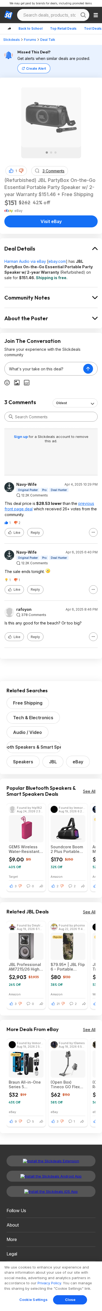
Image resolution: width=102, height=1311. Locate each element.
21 (58, 1004)
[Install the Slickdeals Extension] (51, 1160)
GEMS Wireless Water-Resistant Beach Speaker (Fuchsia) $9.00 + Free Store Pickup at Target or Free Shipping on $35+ (25, 849)
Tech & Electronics (33, 717)
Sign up (21, 436)
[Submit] (11, 417)
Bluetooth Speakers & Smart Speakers (34, 747)
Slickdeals (11, 40)
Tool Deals (92, 28)
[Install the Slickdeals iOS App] (51, 1191)
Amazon (57, 876)
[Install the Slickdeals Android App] (51, 1176)
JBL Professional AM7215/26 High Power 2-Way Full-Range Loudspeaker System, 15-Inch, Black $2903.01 (25, 966)
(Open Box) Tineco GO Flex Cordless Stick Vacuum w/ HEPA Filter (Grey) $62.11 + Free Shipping (68, 1084)
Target (13, 876)
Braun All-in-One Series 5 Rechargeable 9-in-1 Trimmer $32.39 (25, 1084)
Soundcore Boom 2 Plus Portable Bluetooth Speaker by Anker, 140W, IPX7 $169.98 (68, 849)
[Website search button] (83, 15)
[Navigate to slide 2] (51, 152)
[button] (21, 170)
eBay (78, 761)
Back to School (30, 28)
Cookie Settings (33, 1299)
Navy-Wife (26, 484)
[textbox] (44, 368)
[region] (51, 1286)
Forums (30, 40)
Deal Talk (47, 40)
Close (70, 1299)
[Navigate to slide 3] (55, 152)
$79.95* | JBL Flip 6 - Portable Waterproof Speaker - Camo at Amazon (68, 966)
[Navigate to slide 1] (47, 152)
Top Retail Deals (63, 28)
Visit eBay (51, 221)
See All (89, 791)
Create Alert (36, 68)
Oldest (61, 403)
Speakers (23, 761)
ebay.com (57, 261)
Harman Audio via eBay (25, 261)
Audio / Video (27, 732)
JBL (53, 761)
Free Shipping (27, 703)
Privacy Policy (49, 1283)
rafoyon (24, 609)
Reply (35, 533)
